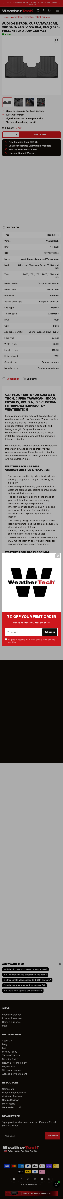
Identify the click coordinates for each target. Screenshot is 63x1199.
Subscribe (50, 632)
